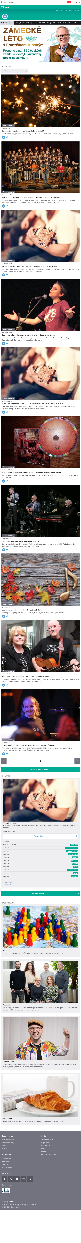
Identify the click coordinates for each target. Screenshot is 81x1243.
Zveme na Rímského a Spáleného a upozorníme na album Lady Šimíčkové (32, 404)
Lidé (59, 22)
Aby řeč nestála (9, 1062)
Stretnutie (7, 1005)
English (33, 1205)
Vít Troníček (7, 885)
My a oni (6, 950)
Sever (76, 873)
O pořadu (6, 776)
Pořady (29, 22)
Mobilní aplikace (8, 1167)
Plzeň (76, 867)
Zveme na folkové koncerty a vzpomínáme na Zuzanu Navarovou (28, 335)
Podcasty (5, 1164)
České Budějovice (72, 848)
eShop (4, 1149)
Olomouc (74, 860)
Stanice (4, 1146)
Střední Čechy (73, 870)
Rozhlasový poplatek (49, 1154)
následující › (77, 761)
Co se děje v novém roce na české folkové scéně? (23, 131)
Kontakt (44, 1152)
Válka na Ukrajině (8, 1140)
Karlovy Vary (73, 854)
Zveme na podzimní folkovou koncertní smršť (20, 541)
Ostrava (75, 863)
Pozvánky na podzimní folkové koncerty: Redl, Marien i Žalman (28, 745)
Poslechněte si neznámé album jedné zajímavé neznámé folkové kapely (31, 472)
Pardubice (74, 845)
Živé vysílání (6, 1158)
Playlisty (51, 22)
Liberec (75, 857)
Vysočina (74, 876)
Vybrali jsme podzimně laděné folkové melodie (21, 610)
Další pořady (8, 903)
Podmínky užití (24, 1205)
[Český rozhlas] (7, 2)
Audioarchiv (68, 11)
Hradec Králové (72, 851)
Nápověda (45, 1143)
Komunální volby (8, 1143)
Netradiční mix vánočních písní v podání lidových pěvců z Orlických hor (31, 197)
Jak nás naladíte (47, 1140)
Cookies (4, 1205)
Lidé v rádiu (45, 1146)
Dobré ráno (7, 1118)
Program (59, 11)
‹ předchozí (4, 761)
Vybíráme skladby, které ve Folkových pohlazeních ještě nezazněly (29, 266)
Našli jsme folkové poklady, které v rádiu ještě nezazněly (25, 677)
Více (75, 22)
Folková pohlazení (10, 823)
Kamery (77, 11)
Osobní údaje (13, 1205)
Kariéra (43, 1149)
